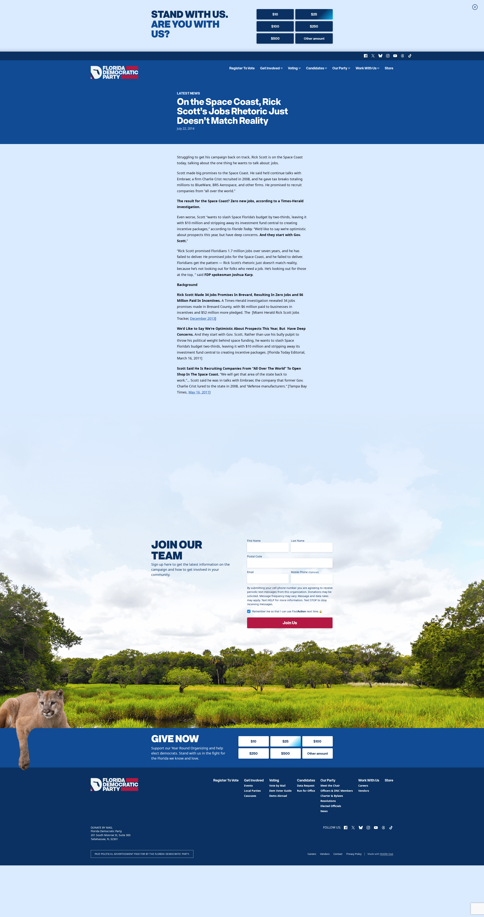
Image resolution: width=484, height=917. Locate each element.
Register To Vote (242, 68)
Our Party (339, 68)
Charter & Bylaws (331, 796)
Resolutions (328, 801)
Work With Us (366, 68)
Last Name (297, 540)
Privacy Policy (354, 854)
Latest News (188, 93)
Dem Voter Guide (280, 790)
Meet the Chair (330, 785)
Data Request (305, 785)
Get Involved (270, 68)
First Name (254, 540)
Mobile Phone (305, 572)
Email (250, 572)
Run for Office (306, 790)
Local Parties (252, 790)
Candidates (315, 68)
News (324, 811)
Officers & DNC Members (336, 790)
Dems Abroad (278, 796)
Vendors (363, 790)
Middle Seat (386, 854)
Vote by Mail (277, 785)
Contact (338, 854)
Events (248, 785)
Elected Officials (330, 806)
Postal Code (254, 556)
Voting (293, 68)
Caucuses (250, 796)
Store (389, 68)
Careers (363, 785)
